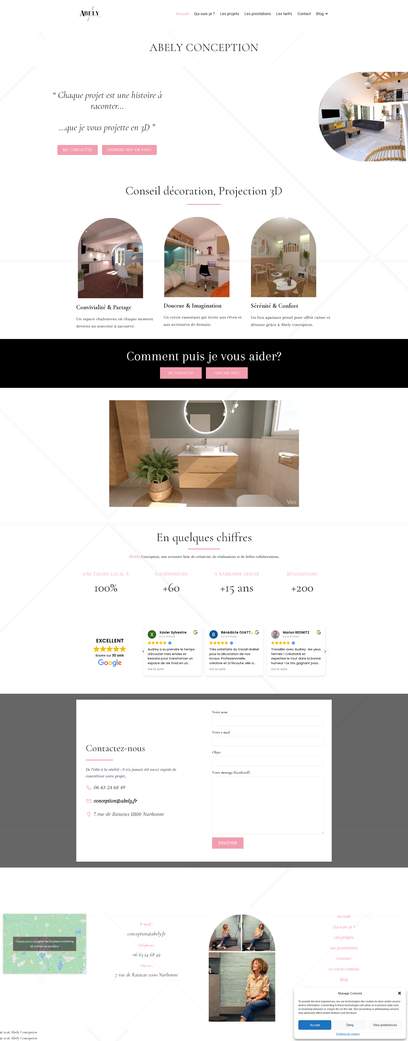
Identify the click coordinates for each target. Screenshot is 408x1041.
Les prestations (258, 13)
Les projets (229, 13)
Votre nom (219, 712)
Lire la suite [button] (169, 669)
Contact (304, 13)
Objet (216, 752)
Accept (315, 1025)
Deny (350, 1025)
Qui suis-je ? (204, 13)
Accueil (182, 13)
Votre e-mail (221, 732)
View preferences (385, 1025)
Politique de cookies (348, 1033)
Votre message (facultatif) (231, 772)
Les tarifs (284, 13)
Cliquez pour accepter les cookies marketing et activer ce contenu (45, 944)
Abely (135, 556)
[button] (399, 993)
